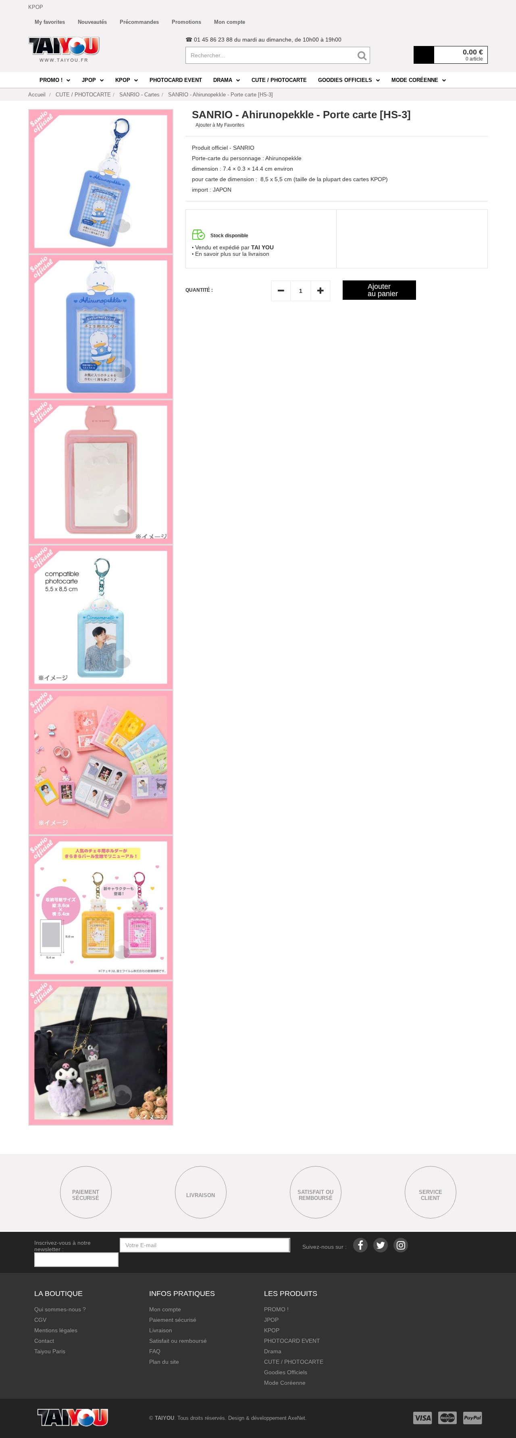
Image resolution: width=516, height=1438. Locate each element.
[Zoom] (101, 181)
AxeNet (296, 1418)
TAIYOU (164, 1418)
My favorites (50, 22)
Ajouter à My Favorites (220, 125)
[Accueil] (64, 49)
